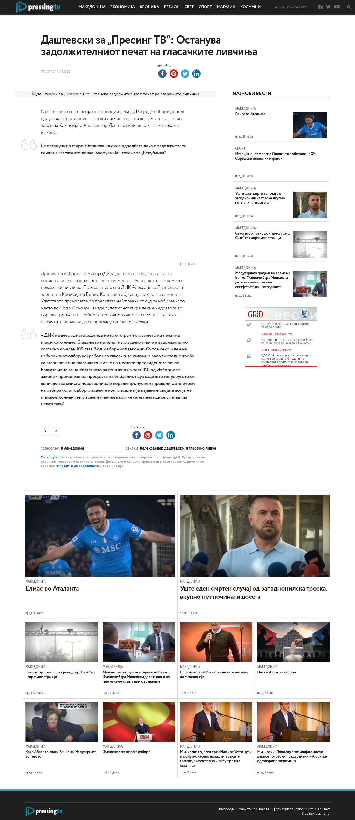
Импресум (226, 809)
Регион (172, 7)
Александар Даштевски (163, 448)
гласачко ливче (202, 448)
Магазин (226, 7)
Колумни (250, 7)
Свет (189, 7)
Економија (122, 7)
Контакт (324, 809)
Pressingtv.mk (52, 457)
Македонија (92, 7)
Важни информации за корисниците (286, 809)
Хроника (149, 7)
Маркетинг (247, 809)
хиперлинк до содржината (77, 466)
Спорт (205, 7)
